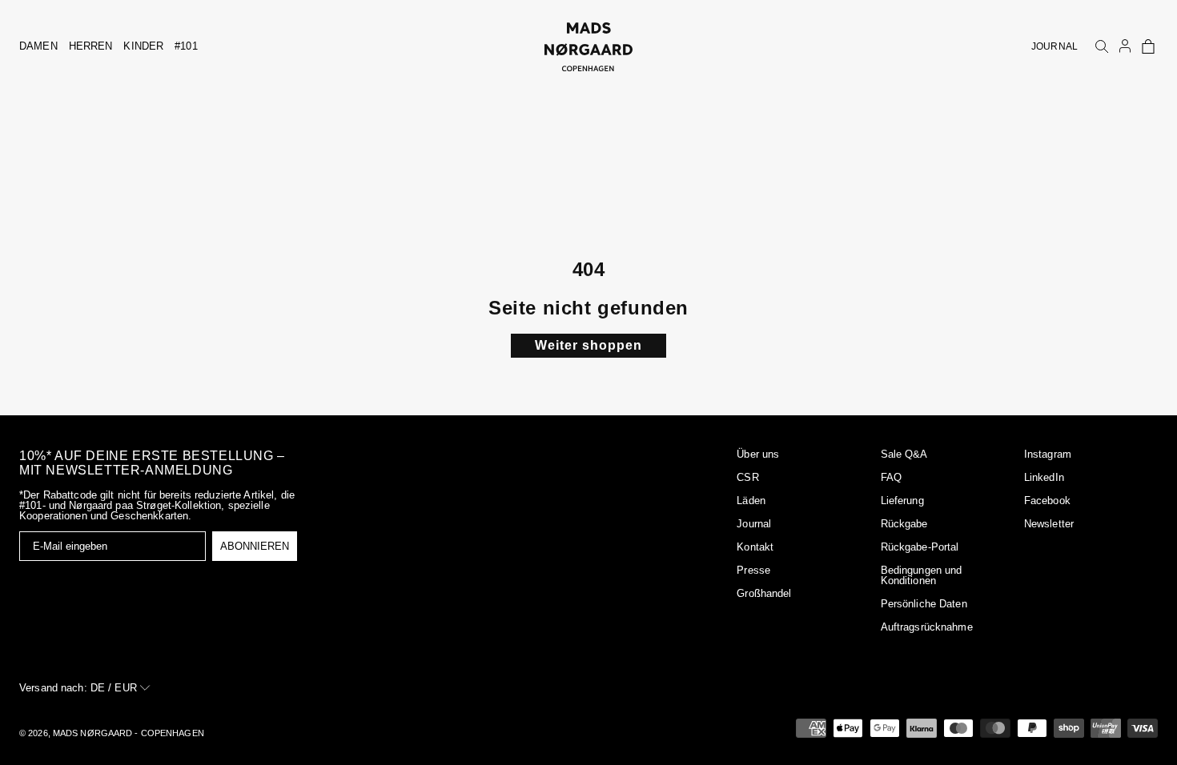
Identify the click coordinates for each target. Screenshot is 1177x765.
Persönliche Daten (924, 604)
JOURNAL (1054, 46)
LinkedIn (1044, 477)
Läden (751, 501)
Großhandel (764, 593)
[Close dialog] (57, 501)
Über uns (758, 454)
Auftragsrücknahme (927, 627)
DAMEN (38, 46)
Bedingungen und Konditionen (921, 575)
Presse (753, 570)
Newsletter (1049, 524)
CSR (747, 477)
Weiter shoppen (588, 345)
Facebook (1047, 501)
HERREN (91, 46)
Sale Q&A (904, 454)
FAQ (891, 477)
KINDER (143, 46)
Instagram (1047, 454)
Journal (754, 524)
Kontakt (755, 547)
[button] (1148, 46)
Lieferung (902, 501)
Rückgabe (904, 524)
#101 (186, 46)
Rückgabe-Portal (920, 547)
